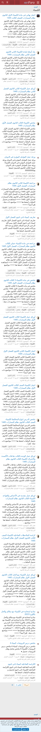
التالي (19, 685)
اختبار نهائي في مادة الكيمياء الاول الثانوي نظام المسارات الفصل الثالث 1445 (18, 16)
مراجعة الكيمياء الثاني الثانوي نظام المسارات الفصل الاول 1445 (21, 184)
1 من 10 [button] (26, 685)
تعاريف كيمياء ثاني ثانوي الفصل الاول (20, 217)
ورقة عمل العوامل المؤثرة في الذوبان (19, 157)
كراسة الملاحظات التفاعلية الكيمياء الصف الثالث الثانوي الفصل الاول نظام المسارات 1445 (18, 538)
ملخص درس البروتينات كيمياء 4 (22, 643)
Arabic (36, 719)
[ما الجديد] (7, 2)
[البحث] (2, 2)
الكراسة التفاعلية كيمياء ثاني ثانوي (21, 664)
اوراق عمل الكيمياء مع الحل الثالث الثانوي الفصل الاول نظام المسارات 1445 (18, 576)
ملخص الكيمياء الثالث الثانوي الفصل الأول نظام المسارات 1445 (18, 124)
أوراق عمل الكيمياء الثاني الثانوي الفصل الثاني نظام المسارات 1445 (19, 90)
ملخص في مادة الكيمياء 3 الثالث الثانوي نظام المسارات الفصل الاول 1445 (19, 281)
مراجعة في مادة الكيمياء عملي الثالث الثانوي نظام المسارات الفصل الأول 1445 (18, 244)
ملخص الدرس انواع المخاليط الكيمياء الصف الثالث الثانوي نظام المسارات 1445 (18, 420)
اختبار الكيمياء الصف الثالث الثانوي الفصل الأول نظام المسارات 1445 (18, 386)
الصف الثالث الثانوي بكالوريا (16, 638)
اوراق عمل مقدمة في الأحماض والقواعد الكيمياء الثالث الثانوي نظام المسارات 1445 (19, 498)
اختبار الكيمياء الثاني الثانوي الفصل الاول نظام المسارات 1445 (19, 352)
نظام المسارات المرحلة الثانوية (15, 47)
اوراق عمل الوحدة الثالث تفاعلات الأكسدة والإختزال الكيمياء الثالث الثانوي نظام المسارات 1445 (18, 459)
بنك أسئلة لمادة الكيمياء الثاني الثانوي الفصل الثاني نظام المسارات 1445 (20, 53)
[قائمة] (38, 2)
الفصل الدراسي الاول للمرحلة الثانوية (24, 178)
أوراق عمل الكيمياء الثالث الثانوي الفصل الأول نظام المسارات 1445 (19, 318)
